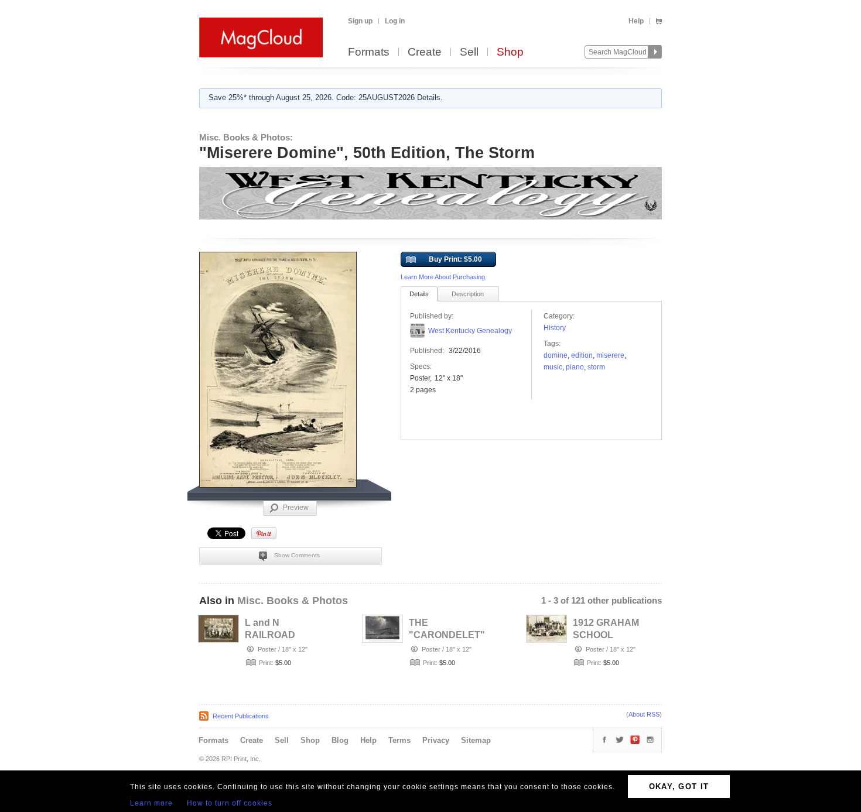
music (553, 367)
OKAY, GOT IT (679, 786)
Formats (369, 52)
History (555, 328)
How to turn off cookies (229, 803)
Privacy (435, 740)
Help (636, 21)
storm (596, 367)
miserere (610, 355)
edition (582, 355)
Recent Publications (241, 716)
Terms (399, 740)
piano (575, 367)
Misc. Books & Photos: (246, 137)
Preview (296, 507)
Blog (340, 740)
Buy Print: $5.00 (455, 259)
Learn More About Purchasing (443, 276)
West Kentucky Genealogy (470, 331)
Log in (395, 21)
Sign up (360, 21)
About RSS (644, 714)
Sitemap (476, 740)
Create (425, 52)
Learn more (151, 803)
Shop (510, 52)
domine (556, 355)
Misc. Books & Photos (292, 601)
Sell (469, 52)
